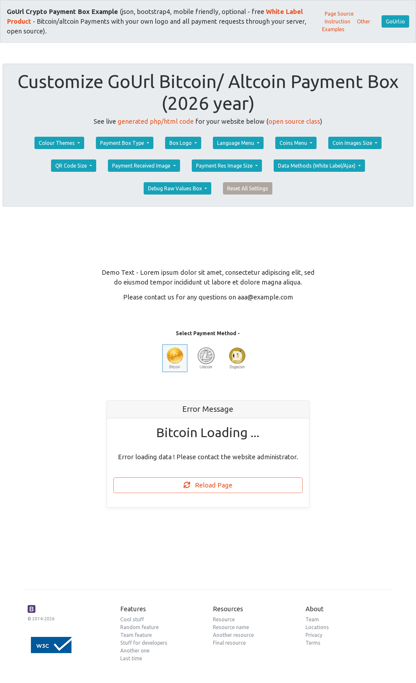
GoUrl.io (395, 21)
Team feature (136, 635)
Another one (135, 650)
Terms (313, 643)
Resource (224, 619)
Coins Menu (294, 143)
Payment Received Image (142, 166)
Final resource (229, 643)
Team (312, 619)
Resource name (231, 627)
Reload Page (211, 485)
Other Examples (346, 25)
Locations (317, 627)
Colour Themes (57, 143)
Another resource (233, 635)
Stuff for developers (143, 643)
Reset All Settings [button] (247, 188)
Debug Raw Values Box (175, 188)
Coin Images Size (352, 143)
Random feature (139, 627)
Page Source (339, 14)
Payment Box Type (122, 143)
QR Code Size (71, 166)
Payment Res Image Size (225, 166)
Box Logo (181, 143)
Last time (131, 658)
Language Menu (236, 143)
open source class (294, 121)
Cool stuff (132, 619)
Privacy (314, 635)
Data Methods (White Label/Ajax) (317, 166)
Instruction (337, 21)
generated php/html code (156, 121)
